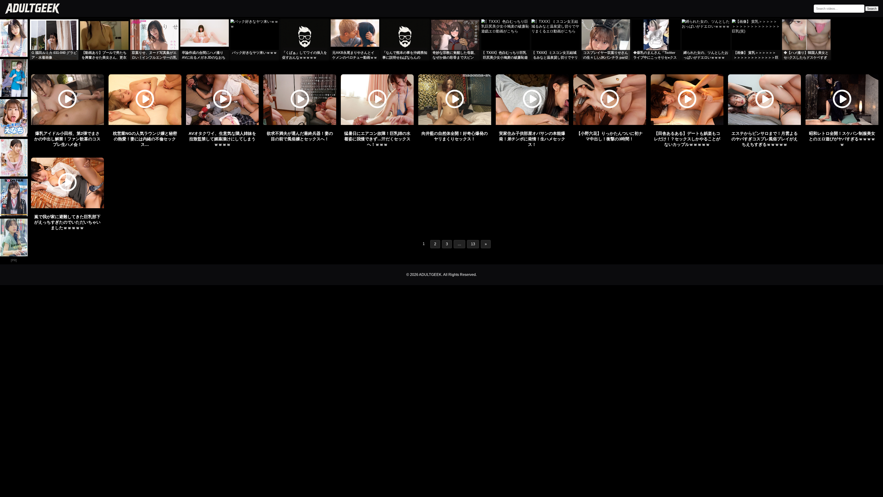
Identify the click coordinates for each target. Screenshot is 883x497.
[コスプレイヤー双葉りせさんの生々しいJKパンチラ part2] (606, 28)
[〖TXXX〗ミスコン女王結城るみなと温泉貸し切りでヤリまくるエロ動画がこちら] (555, 28)
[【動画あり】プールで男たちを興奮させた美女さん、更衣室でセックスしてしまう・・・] (104, 28)
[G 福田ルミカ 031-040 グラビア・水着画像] (54, 28)
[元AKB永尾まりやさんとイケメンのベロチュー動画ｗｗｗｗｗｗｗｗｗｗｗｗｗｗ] (355, 28)
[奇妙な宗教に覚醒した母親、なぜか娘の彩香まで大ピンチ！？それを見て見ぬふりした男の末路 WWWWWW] (455, 28)
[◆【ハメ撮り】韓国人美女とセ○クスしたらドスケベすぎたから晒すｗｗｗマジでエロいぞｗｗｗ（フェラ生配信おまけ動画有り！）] (806, 28)
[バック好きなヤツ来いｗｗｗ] (254, 28)
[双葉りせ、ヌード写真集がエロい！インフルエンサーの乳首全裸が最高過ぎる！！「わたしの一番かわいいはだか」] (154, 28)
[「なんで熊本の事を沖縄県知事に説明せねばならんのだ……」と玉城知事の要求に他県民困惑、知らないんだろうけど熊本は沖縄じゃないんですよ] (405, 28)
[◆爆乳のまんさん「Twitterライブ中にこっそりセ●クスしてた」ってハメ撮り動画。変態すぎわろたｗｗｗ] (656, 28)
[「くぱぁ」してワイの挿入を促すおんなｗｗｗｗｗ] (305, 28)
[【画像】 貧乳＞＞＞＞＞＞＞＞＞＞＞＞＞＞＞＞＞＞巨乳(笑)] (756, 28)
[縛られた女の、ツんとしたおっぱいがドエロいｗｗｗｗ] (706, 28)
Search (872, 8)
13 (473, 244)
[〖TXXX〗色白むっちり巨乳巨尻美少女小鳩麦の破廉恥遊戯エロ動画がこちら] (505, 28)
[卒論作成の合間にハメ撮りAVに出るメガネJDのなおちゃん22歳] (204, 28)
